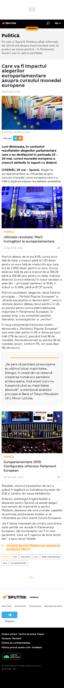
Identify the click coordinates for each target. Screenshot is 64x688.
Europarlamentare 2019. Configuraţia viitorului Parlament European (30, 466)
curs (36, 556)
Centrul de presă (27, 634)
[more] (58, 247)
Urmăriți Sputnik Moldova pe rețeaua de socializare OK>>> (33, 547)
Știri (15, 556)
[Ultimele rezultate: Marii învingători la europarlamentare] (32, 207)
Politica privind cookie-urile (16, 647)
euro (5, 563)
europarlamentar (18, 563)
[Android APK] (11, 656)
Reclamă (16, 638)
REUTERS (8, 132)
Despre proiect (9, 634)
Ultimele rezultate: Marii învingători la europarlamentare (29, 239)
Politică (9, 232)
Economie (25, 556)
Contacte (6, 638)
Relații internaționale (51, 556)
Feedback (37, 647)
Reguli (40, 634)
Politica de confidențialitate (16, 642)
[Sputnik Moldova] (10, 24)
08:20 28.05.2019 (11, 91)
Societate (20, 606)
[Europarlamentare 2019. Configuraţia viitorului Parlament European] (32, 432)
